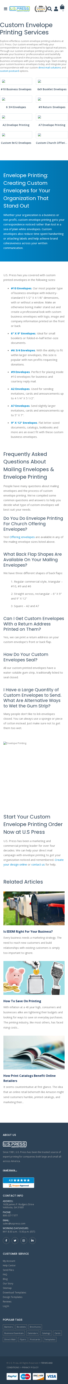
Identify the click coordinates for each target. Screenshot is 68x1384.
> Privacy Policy (29, 1367)
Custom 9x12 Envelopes (16, 143)
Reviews (7, 1301)
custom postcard (9, 71)
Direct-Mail (10, 1339)
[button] (62, 9)
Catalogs (46, 1333)
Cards (57, 1333)
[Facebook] (6, 1240)
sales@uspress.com (14, 1223)
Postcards (35, 1339)
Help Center (9, 1265)
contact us (38, 864)
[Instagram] (23, 1240)
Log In (6, 1305)
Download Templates (14, 1292)
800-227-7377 (10, 1215)
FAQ (5, 1274)
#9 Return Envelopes (52, 107)
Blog (5, 1278)
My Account (9, 1260)
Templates (49, 1339)
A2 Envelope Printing (16, 125)
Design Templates (12, 1296)
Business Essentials (13, 1333)
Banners (8, 1326)
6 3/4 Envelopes (16, 107)
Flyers (23, 1339)
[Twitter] (15, 1240)
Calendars (33, 1333)
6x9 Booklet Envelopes (51, 89)
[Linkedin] (32, 1240)
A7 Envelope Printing (52, 125)
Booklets (21, 1326)
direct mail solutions (49, 67)
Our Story (8, 1283)
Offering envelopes (22, 537)
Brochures (35, 1326)
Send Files (8, 1269)
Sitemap (7, 1287)
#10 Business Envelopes (16, 89)
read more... (10, 1170)
